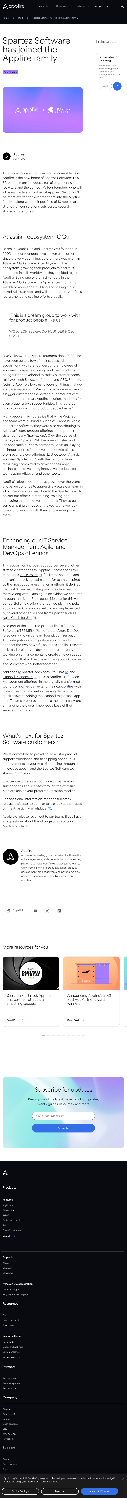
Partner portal (9, 1388)
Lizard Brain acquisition (39, 599)
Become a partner (12, 1383)
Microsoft (7, 1268)
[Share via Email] (35, 911)
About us (7, 1409)
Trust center (8, 1325)
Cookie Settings (20, 1492)
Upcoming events (11, 1320)
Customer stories (11, 1352)
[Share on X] (47, 911)
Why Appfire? (9, 1434)
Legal (5, 1429)
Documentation (10, 1464)
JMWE (6, 1215)
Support (7, 1469)
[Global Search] (122, 6)
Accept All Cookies (99, 1492)
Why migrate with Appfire (15, 1295)
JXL (4, 1225)
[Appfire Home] (13, 6)
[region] (63, 1485)
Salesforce (8, 1273)
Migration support (11, 1290)
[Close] (123, 1478)
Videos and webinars (13, 1347)
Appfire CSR (9, 1414)
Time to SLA (9, 1210)
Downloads (8, 1342)
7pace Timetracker (12, 1230)
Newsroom (8, 1439)
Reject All (60, 1492)
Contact (7, 1459)
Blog (5, 1315)
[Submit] (117, 86)
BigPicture (8, 1205)
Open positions (10, 1424)
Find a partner (10, 1378)
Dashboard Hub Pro (12, 1220)
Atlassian (7, 1263)
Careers (6, 1419)
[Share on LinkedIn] (59, 911)
